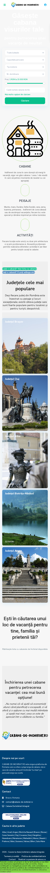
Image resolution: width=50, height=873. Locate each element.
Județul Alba (12, 436)
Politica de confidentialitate (34, 856)
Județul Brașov (14, 321)
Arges (15, 832)
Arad (9, 832)
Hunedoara (6, 838)
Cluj (16, 835)
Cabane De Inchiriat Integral (17, 806)
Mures (35, 838)
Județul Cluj (12, 379)
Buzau (43, 832)
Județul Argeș (13, 550)
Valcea (26, 841)
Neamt (43, 838)
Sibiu (12, 841)
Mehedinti (27, 838)
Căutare (25, 100)
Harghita (36, 835)
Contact (12, 859)
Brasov (37, 832)
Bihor (33, 841)
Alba (4, 832)
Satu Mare (40, 841)
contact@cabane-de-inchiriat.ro (19, 802)
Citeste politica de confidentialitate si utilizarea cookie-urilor (23, 870)
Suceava (19, 841)
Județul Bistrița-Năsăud (19, 493)
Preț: (7, 79)
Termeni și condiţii (11, 856)
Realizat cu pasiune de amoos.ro (32, 859)
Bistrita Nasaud (26, 832)
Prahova (5, 841)
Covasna (23, 835)
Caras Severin (8, 835)
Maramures (17, 838)
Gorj (30, 835)
